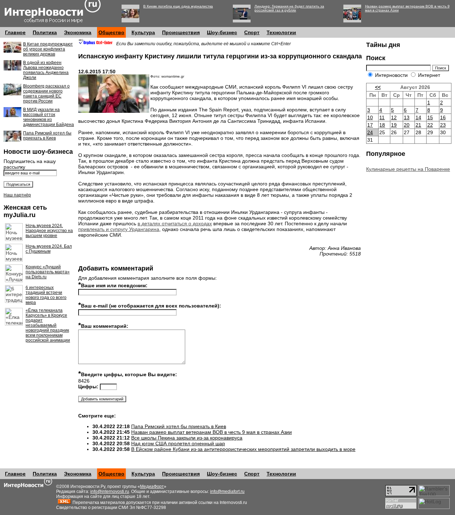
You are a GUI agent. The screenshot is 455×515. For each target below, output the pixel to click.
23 (443, 125)
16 (443, 117)
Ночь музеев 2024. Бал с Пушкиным (49, 249)
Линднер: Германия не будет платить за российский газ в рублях (289, 8)
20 (407, 125)
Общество (111, 32)
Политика (45, 32)
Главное (15, 32)
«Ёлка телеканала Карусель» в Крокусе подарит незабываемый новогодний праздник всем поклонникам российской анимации (48, 325)
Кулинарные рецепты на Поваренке (408, 169)
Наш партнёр (17, 195)
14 (418, 117)
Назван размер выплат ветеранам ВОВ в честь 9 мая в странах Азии (211, 432)
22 (430, 125)
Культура (143, 32)
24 (370, 132)
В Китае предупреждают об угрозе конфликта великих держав (48, 49)
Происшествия (181, 32)
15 (430, 117)
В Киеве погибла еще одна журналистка (178, 6)
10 (370, 117)
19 (394, 125)
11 (382, 117)
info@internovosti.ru (109, 491)
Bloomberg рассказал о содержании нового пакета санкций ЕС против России (46, 94)
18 (382, 125)
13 (407, 117)
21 (418, 125)
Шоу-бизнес (222, 32)
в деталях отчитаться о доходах (175, 223)
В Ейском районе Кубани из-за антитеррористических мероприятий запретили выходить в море (243, 449)
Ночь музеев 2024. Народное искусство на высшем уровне (49, 230)
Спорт (251, 32)
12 (394, 117)
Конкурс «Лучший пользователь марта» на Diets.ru (48, 271)
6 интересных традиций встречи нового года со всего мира (46, 295)
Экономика (77, 32)
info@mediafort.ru (227, 491)
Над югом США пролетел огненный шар (178, 443)
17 (370, 125)
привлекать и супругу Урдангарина (118, 229)
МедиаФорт (152, 486)
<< (378, 87)
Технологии (281, 32)
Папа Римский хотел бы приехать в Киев (47, 136)
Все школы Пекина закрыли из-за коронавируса (186, 438)
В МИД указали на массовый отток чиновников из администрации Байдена (48, 117)
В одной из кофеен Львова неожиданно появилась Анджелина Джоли (46, 70)
